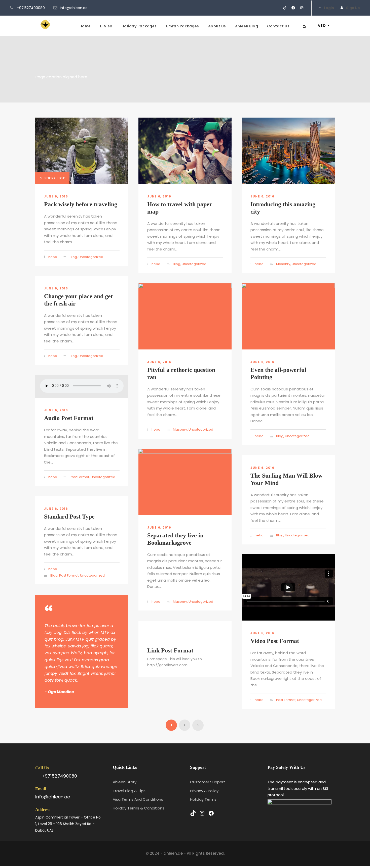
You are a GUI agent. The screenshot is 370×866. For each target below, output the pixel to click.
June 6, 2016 (56, 196)
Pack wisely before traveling (80, 204)
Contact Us (278, 26)
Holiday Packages (139, 26)
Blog (73, 256)
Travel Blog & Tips (129, 790)
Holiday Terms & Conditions (138, 808)
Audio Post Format (68, 418)
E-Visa (106, 26)
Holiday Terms (203, 799)
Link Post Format (170, 650)
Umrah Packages (182, 26)
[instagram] (301, 7)
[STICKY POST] (81, 150)
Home (85, 26)
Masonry (283, 264)
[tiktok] (284, 7)
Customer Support (207, 782)
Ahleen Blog (246, 26)
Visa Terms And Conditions (138, 799)
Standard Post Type (69, 516)
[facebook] (293, 7)
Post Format (79, 477)
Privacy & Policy (204, 790)
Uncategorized (91, 256)
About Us (217, 26)
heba (52, 256)
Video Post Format (274, 641)
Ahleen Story (124, 782)
